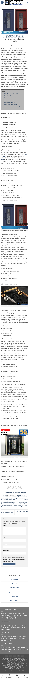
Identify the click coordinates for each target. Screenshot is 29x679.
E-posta (5, 544)
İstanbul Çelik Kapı (12, 627)
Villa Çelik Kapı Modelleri (8, 659)
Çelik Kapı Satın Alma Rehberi (19, 658)
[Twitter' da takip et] (10, 617)
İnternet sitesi (6, 550)
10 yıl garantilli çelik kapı (20, 495)
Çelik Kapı (24, 670)
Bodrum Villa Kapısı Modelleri (14, 664)
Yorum (4, 525)
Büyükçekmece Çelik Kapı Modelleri (14, 36)
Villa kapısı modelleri (20, 261)
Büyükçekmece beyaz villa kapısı (9, 496)
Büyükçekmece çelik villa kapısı (11, 498)
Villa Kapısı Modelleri (19, 638)
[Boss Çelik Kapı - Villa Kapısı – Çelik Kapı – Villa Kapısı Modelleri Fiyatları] (14, 2)
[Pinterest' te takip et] (15, 617)
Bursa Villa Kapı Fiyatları (7, 512)
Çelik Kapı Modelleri (6, 625)
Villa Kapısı (4, 636)
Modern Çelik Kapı (5, 629)
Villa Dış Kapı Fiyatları (21, 659)
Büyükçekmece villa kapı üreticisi (8, 502)
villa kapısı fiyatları (19, 506)
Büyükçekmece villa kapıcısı (21, 502)
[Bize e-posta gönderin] (12, 617)
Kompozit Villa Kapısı (13, 636)
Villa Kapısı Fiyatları (6, 640)
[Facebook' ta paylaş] (11, 487)
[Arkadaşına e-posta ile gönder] (16, 487)
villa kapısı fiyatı (13, 149)
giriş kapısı (7, 506)
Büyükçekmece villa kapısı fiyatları (20, 503)
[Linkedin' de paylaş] (21, 487)
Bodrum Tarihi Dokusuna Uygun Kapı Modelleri (14, 665)
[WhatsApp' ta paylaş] (8, 487)
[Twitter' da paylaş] (13, 487)
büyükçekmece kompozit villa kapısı (13, 499)
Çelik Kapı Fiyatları (17, 625)
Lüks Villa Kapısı (9, 638)
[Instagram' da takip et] (7, 617)
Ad (4, 537)
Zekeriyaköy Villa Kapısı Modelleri (14, 662)
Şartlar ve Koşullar (19, 667)
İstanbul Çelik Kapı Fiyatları (14, 661)
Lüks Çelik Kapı (21, 627)
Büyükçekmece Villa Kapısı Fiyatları (14, 35)
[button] (2, 2)
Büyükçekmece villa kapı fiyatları (18, 501)
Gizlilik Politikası (20, 666)
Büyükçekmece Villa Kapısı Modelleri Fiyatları (14, 37)
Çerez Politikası (8, 667)
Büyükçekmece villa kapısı (6, 503)
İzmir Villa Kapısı (6, 663)
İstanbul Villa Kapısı (9, 660)
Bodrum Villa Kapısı (10, 666)
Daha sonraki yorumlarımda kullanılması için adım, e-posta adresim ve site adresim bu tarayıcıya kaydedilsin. (14, 559)
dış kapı (19, 505)
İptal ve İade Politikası (14, 668)
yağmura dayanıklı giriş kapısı (13, 508)
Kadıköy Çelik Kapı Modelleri (19, 663)
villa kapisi (12, 506)
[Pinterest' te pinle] (18, 487)
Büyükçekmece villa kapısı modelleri (9, 505)
